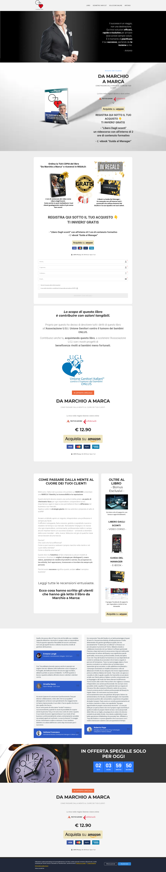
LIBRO (88, 5)
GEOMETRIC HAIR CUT (100, 5)
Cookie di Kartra (91, 863)
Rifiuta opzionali (110, 864)
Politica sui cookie (81, 863)
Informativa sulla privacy (41, 866)
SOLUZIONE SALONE (115, 5)
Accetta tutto (124, 864)
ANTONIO (128, 5)
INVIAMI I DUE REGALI (83, 295)
